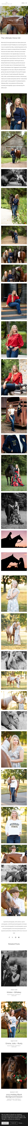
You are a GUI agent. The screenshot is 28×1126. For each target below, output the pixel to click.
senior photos (18, 921)
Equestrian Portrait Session (14, 24)
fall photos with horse (17, 930)
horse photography (18, 926)
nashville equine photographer (15, 924)
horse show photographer (18, 928)
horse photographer (9, 926)
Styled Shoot (17, 1100)
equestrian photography (8, 921)
